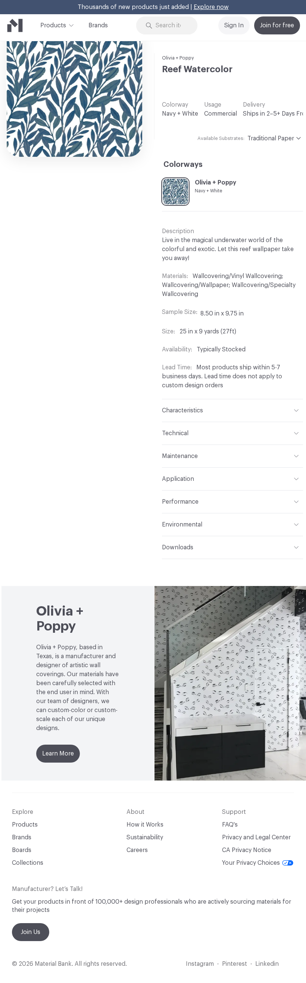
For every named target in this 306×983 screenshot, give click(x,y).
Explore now (211, 7)
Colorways (183, 164)
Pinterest (234, 964)
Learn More (58, 754)
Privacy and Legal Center (256, 837)
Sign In (234, 25)
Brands (98, 25)
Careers (137, 850)
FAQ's (230, 825)
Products (53, 25)
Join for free (277, 25)
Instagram (200, 964)
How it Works (145, 825)
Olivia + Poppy (178, 57)
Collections (27, 863)
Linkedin (267, 964)
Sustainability (145, 837)
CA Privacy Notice (246, 850)
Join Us (30, 932)
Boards (21, 850)
